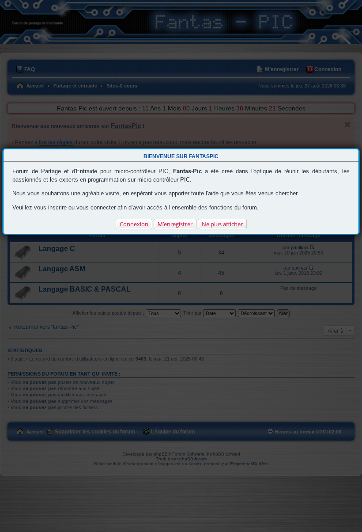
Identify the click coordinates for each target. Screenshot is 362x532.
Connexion (134, 224)
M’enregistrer (175, 224)
